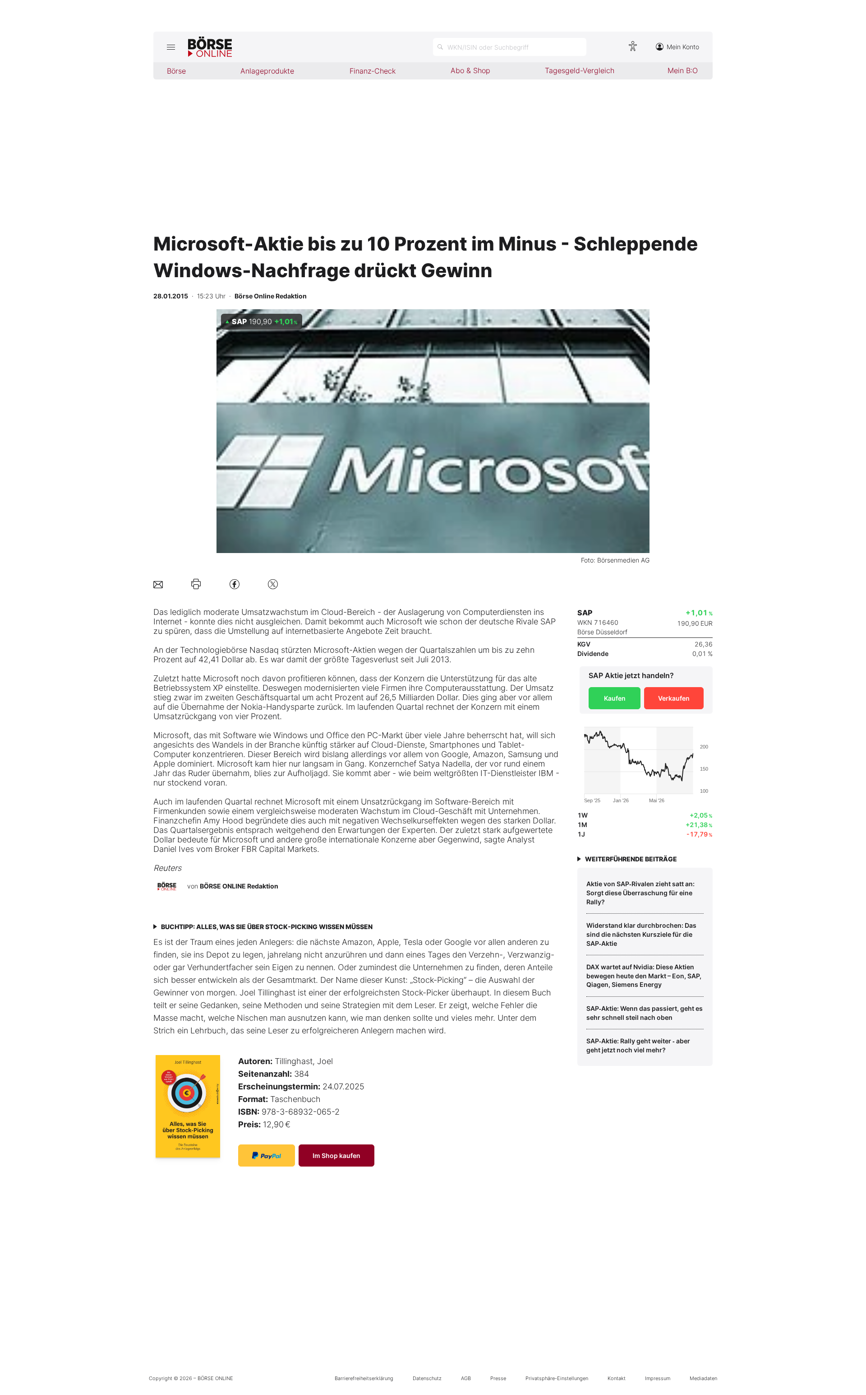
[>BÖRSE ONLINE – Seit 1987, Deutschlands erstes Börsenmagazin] (210, 47)
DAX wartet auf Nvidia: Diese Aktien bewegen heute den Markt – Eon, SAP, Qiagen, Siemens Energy (643, 975)
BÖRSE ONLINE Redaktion (239, 886)
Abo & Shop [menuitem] (470, 70)
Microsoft (404, 621)
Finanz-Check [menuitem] (373, 70)
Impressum (657, 1378)
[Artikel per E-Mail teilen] (158, 584)
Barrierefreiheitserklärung (364, 1378)
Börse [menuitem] (176, 70)
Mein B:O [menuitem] (683, 70)
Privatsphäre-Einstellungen (556, 1378)
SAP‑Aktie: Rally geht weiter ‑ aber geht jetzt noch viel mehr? (638, 1045)
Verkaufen (674, 698)
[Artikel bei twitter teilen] (273, 584)
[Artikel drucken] (196, 584)
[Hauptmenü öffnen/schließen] (170, 47)
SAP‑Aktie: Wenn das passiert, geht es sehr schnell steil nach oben (644, 1012)
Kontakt (617, 1378)
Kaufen (615, 698)
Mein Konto (683, 47)
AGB (466, 1378)
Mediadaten (703, 1378)
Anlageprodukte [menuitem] (267, 70)
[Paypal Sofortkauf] (266, 1155)
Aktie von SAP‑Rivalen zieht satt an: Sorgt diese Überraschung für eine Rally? (640, 892)
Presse (498, 1378)
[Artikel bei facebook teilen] (234, 584)
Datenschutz (427, 1378)
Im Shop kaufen (336, 1155)
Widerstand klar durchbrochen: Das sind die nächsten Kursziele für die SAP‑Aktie (641, 934)
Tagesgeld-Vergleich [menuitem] (579, 70)
